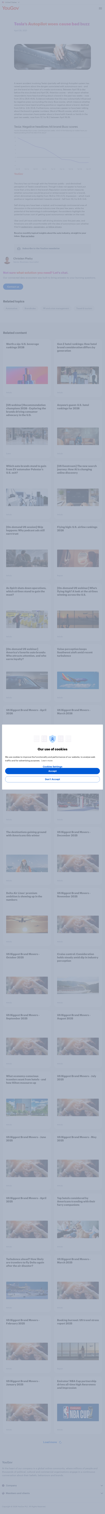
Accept (52, 771)
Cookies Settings (52, 766)
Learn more (46, 760)
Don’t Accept (52, 779)
